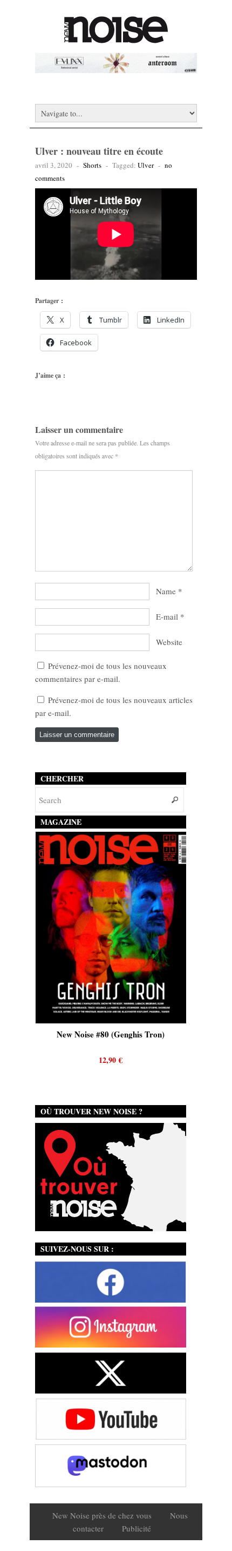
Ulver (146, 165)
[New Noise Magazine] (116, 38)
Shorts (92, 165)
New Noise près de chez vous (102, 1515)
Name (166, 591)
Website (169, 641)
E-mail (167, 616)
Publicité (136, 1528)
